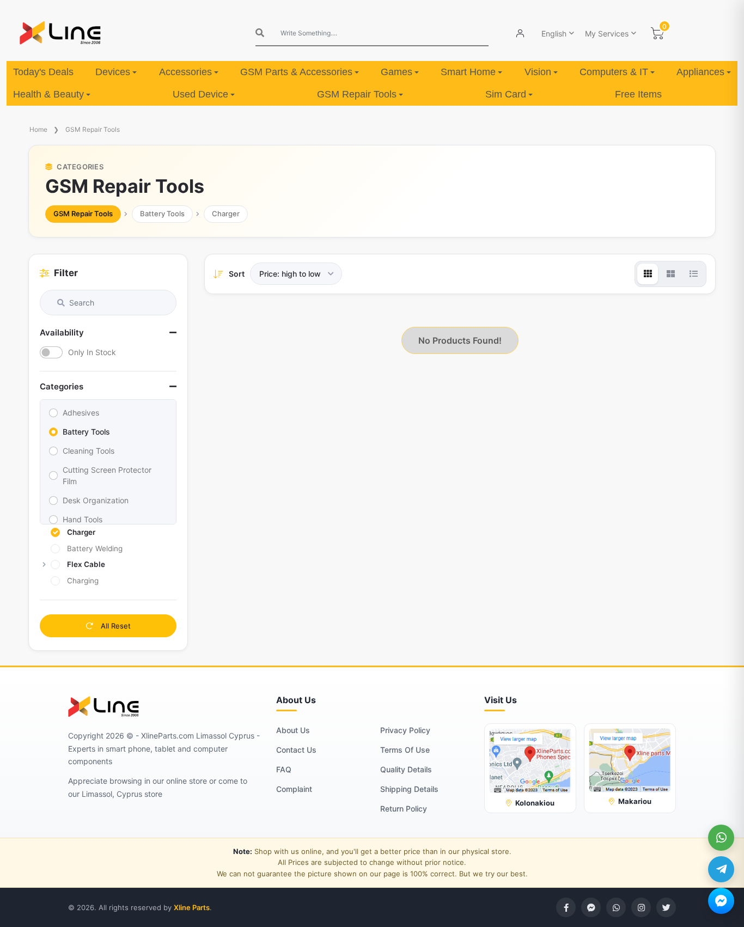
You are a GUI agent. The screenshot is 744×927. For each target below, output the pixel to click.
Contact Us (296, 749)
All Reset (115, 625)
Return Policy (403, 808)
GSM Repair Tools (357, 94)
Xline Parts (192, 907)
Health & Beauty (48, 94)
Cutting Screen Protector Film (107, 475)
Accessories (185, 71)
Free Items (638, 94)
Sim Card (505, 94)
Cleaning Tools (88, 450)
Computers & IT (614, 71)
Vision (538, 71)
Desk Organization (96, 500)
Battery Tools (162, 213)
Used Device (200, 94)
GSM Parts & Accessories (296, 71)
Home (38, 129)
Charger (226, 213)
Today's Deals (43, 71)
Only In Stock (92, 352)
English (553, 33)
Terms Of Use (405, 749)
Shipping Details (409, 789)
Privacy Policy (405, 730)
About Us (293, 730)
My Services (607, 33)
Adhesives (81, 412)
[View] (647, 274)
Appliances (700, 71)
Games (396, 71)
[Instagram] (641, 907)
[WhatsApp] (721, 838)
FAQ (283, 769)
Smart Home (468, 71)
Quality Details (406, 769)
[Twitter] (666, 907)
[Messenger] (721, 901)
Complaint (294, 789)
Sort (237, 273)
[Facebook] (566, 907)
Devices (112, 71)
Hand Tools (82, 519)
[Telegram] (721, 869)
